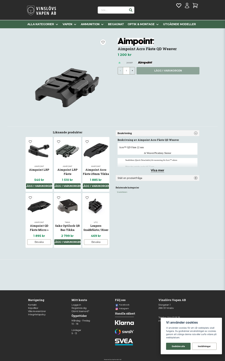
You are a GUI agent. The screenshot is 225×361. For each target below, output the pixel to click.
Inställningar (204, 346)
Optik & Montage (141, 24)
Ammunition (90, 24)
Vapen (67, 24)
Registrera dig (78, 308)
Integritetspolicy (37, 314)
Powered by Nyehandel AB (112, 359)
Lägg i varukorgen (39, 186)
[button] (130, 10)
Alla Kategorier (40, 24)
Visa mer (157, 170)
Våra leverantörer (37, 311)
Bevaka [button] (39, 242)
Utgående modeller (179, 24)
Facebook (124, 304)
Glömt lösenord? (80, 311)
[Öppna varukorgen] (195, 5)
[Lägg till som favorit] (179, 5)
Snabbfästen (122, 192)
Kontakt (32, 304)
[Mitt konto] (187, 5)
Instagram (124, 308)
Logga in (76, 304)
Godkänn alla (178, 346)
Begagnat (116, 24)
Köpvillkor (33, 308)
